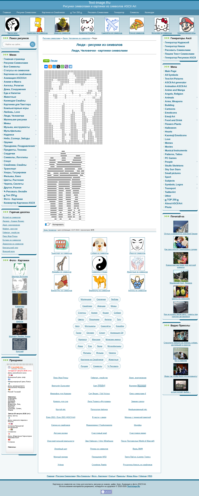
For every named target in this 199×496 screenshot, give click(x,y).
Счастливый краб (99, 433)
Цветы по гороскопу (181, 299)
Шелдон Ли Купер (20, 276)
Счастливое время (138, 433)
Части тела (12, 33)
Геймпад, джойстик (11, 232)
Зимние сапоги (137, 401)
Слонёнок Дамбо (99, 465)
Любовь (114, 299)
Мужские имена (113, 339)
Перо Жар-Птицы (10, 236)
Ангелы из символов (137, 290)
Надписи (82, 339)
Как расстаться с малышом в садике (180, 249)
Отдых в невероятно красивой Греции (180, 234)
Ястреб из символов (12, 217)
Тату (119, 319)
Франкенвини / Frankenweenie (99, 425)
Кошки (106, 313)
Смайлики (87, 306)
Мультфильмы (114, 346)
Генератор (119, 12)
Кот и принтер (181, 360)
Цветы (81, 319)
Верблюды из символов (99, 290)
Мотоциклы (90, 326)
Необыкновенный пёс (137, 409)
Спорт (102, 333)
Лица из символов (137, 253)
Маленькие (86, 299)
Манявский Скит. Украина (181, 283)
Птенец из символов (99, 449)
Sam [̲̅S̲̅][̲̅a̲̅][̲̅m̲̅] (99, 386)
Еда (90, 346)
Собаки (117, 313)
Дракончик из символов (13, 244)
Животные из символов (137, 272)
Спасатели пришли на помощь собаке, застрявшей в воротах (181, 344)
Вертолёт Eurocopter (61, 386)
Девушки (101, 306)
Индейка (137, 425)
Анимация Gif (116, 333)
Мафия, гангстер (10, 229)
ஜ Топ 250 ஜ (76, 12)
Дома (80, 346)
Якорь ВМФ (138, 449)
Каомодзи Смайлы (87, 33)
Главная (7, 12)
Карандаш (19, 306)
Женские (96, 339)
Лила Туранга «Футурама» (99, 401)
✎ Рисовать (112, 366)
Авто (77, 326)
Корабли (120, 326)
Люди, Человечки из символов (76, 38)
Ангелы (108, 319)
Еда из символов (136, 33)
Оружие (90, 333)
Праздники (94, 319)
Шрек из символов (62, 33)
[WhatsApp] (62, 66)
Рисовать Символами (98, 12)
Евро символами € (138, 393)
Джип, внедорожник (11, 225)
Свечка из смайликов (60, 425)
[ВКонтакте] (46, 66)
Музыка (99, 353)
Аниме (94, 313)
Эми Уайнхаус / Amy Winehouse (99, 441)
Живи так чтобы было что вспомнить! (180, 376)
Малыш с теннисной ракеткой (138, 417)
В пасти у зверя (99, 417)
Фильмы (87, 353)
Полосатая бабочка (99, 409)
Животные (113, 359)
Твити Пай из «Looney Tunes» (138, 457)
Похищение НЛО (99, 457)
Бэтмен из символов (12, 240)
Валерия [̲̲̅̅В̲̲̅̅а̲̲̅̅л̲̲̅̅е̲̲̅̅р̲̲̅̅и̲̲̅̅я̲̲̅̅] (137, 386)
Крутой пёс (61, 409)
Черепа (112, 353)
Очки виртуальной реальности (60, 441)
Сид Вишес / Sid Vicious (99, 393)
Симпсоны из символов (37, 33)
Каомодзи (149, 12)
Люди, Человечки (50, 230)
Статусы (82, 313)
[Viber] (66, 66)
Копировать (58, 224)
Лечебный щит (60, 449)
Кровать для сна (60, 401)
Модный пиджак (61, 457)
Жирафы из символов (61, 272)
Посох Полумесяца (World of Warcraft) (137, 441)
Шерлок (19, 321)
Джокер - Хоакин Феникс (13, 221)
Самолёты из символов (112, 33)
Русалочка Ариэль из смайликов (137, 465)
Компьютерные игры (187, 33)
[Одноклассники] (50, 66)
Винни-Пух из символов (61, 290)
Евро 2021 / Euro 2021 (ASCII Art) (60, 417)
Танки (78, 333)
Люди (53, 60)
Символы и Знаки (99, 272)
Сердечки (101, 299)
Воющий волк (9, 251)
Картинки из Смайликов (53, 12)
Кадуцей (19, 351)
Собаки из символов (100, 253)
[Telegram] (70, 66)
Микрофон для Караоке (60, 393)
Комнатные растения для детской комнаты (181, 266)
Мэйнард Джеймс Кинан (19, 336)
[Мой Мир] (54, 66)
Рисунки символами (51, 38)
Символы (134, 12)
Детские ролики (61, 433)
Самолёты (106, 326)
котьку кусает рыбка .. (181, 392)
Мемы (114, 306)
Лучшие (84, 366)
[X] (58, 66)
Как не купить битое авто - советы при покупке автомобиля (181, 315)
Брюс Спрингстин (19, 291)
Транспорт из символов (61, 253)
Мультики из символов (162, 33)
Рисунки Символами (26, 12)
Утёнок (61, 465)
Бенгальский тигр (10, 248)
